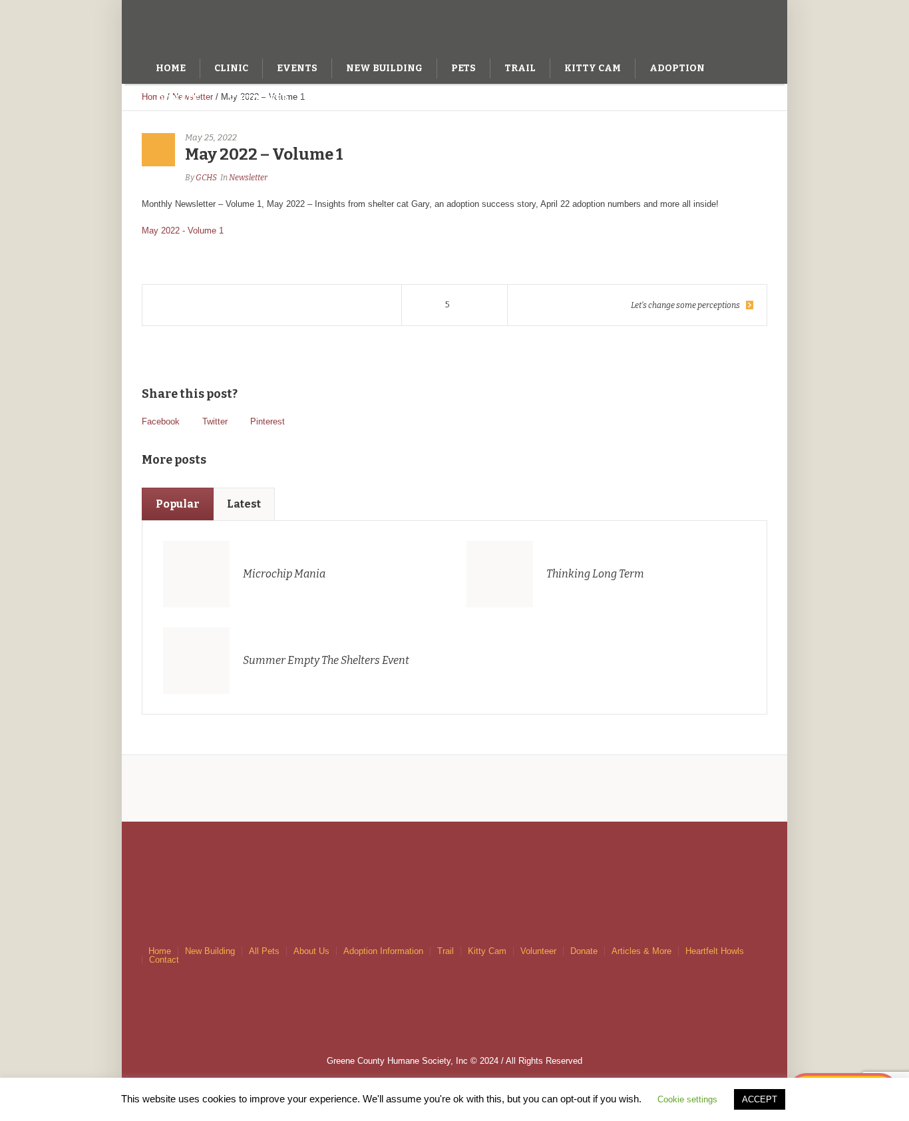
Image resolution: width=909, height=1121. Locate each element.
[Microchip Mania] (196, 574)
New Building (210, 951)
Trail (445, 951)
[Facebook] (737, 25)
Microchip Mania (284, 573)
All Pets (264, 951)
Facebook (161, 421)
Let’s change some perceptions (685, 305)
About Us (311, 951)
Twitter (215, 421)
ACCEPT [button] (759, 1099)
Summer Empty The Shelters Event (326, 660)
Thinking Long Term (595, 573)
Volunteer (538, 951)
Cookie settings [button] (687, 1099)
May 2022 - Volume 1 (183, 231)
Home (159, 951)
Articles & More (641, 951)
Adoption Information (383, 951)
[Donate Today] (710, 25)
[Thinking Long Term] (499, 574)
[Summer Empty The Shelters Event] (196, 660)
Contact (164, 959)
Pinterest (267, 421)
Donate (584, 951)
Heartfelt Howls (714, 951)
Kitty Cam (487, 951)
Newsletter (248, 177)
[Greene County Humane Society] (454, 857)
